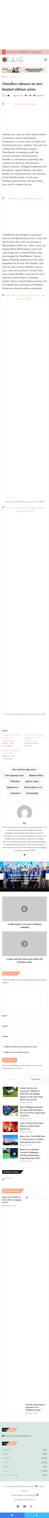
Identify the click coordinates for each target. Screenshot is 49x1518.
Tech (5, 1471)
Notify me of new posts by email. (16, 1052)
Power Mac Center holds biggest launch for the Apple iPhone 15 (33, 737)
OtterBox (15, 781)
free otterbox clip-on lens (24, 769)
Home (6, 77)
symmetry (16, 793)
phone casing (32, 781)
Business (7, 1450)
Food (6, 1454)
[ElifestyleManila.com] (13, 59)
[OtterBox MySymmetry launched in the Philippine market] (36, 1299)
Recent (11, 1079)
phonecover (13, 787)
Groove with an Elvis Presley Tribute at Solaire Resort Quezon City (32, 1126)
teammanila (32, 793)
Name (5, 1016)
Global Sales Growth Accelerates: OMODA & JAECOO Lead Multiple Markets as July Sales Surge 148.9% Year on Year (31, 1094)
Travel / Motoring (11, 1475)
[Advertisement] (24, 24)
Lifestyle (13, 77)
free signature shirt (15, 775)
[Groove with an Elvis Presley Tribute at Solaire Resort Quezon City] (10, 1127)
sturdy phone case (33, 787)
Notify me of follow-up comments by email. (20, 1047)
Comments (35, 1079)
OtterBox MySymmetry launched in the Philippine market (11, 737)
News (6, 1462)
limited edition (36, 775)
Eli (6, 96)
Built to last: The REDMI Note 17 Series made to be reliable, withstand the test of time (32, 1139)
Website (5, 1036)
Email (5, 1026)
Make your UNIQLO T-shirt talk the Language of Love (12, 1199)
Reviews (7, 1467)
